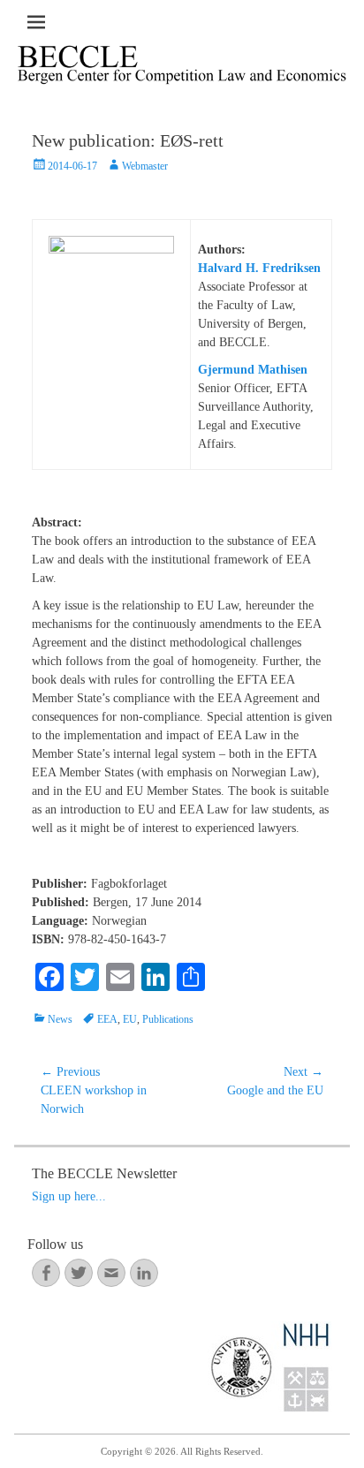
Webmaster (145, 166)
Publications (167, 1019)
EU (130, 1019)
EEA (107, 1019)
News (60, 1019)
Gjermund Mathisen (252, 369)
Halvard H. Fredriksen (259, 268)
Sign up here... (69, 1196)
